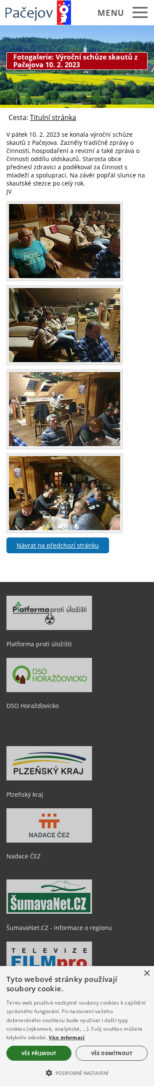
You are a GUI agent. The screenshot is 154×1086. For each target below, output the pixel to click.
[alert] (77, 1026)
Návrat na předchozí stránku (58, 545)
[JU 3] (64, 444)
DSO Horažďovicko (32, 706)
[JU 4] (64, 528)
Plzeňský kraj (24, 794)
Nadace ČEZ (23, 856)
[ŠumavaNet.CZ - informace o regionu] (49, 911)
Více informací (66, 1037)
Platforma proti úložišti (39, 644)
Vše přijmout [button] (38, 1053)
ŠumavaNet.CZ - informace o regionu (59, 928)
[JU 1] (64, 276)
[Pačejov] (41, 12)
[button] (77, 1072)
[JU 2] (64, 360)
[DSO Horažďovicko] (49, 690)
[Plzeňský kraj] (49, 778)
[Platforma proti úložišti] (49, 628)
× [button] (146, 973)
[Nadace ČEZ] (49, 840)
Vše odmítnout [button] (111, 1053)
